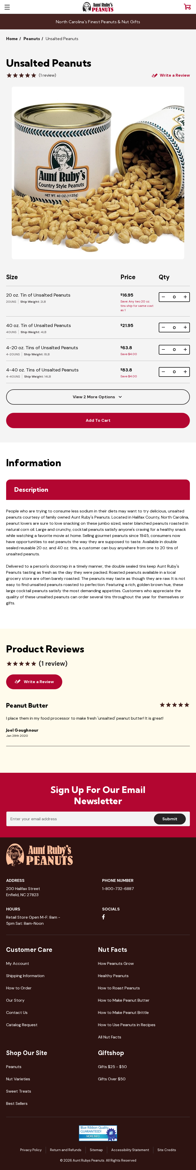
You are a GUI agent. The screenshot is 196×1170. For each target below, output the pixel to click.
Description (31, 489)
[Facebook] (103, 917)
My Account (17, 963)
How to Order (19, 988)
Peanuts (13, 1066)
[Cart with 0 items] (187, 7)
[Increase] (185, 297)
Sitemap (96, 1150)
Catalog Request (22, 1024)
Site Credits (166, 1150)
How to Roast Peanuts (119, 988)
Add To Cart (98, 420)
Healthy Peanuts (113, 975)
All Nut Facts (109, 1037)
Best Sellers (17, 1103)
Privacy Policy (31, 1150)
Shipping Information (25, 975)
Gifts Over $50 (112, 1079)
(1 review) (47, 75)
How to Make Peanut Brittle (123, 1012)
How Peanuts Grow (116, 963)
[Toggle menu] (7, 7)
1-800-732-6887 (118, 888)
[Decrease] (163, 297)
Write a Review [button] (175, 75)
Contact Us (17, 1012)
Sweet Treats (18, 1091)
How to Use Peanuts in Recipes (126, 1024)
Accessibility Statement (130, 1150)
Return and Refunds (65, 1150)
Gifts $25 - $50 (112, 1066)
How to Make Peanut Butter (124, 1000)
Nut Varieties (18, 1079)
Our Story (15, 1000)
